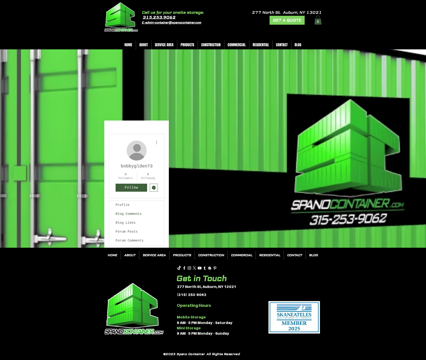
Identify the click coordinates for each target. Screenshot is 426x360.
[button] (318, 20)
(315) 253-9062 (191, 294)
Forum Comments (130, 241)
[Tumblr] (204, 268)
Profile (123, 205)
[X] (194, 268)
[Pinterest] (215, 268)
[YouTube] (199, 268)
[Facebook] (184, 268)
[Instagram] (189, 268)
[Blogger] (209, 268)
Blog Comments (129, 214)
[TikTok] (179, 268)
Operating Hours (194, 305)
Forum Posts (127, 232)
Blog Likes (126, 223)
